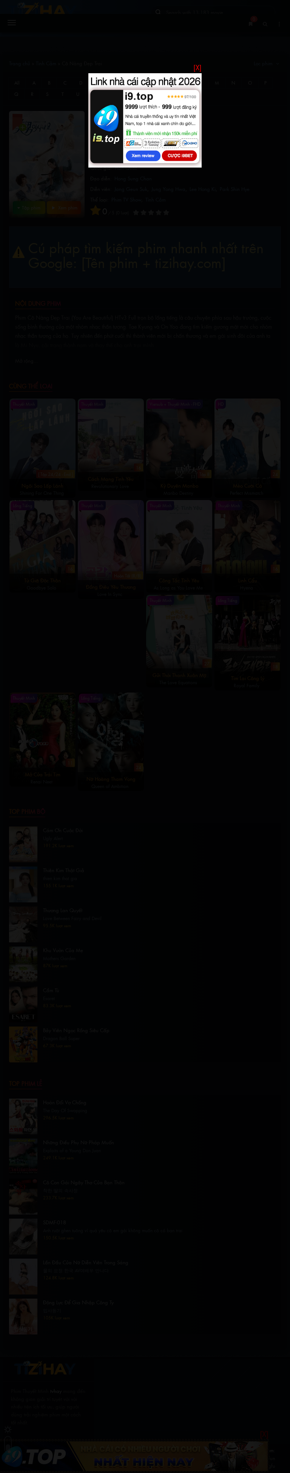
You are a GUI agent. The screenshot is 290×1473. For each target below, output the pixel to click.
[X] (197, 67)
